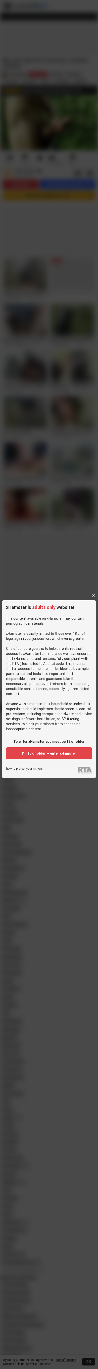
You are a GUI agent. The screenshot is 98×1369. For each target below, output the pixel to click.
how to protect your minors (24, 768)
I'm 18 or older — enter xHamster (49, 753)
